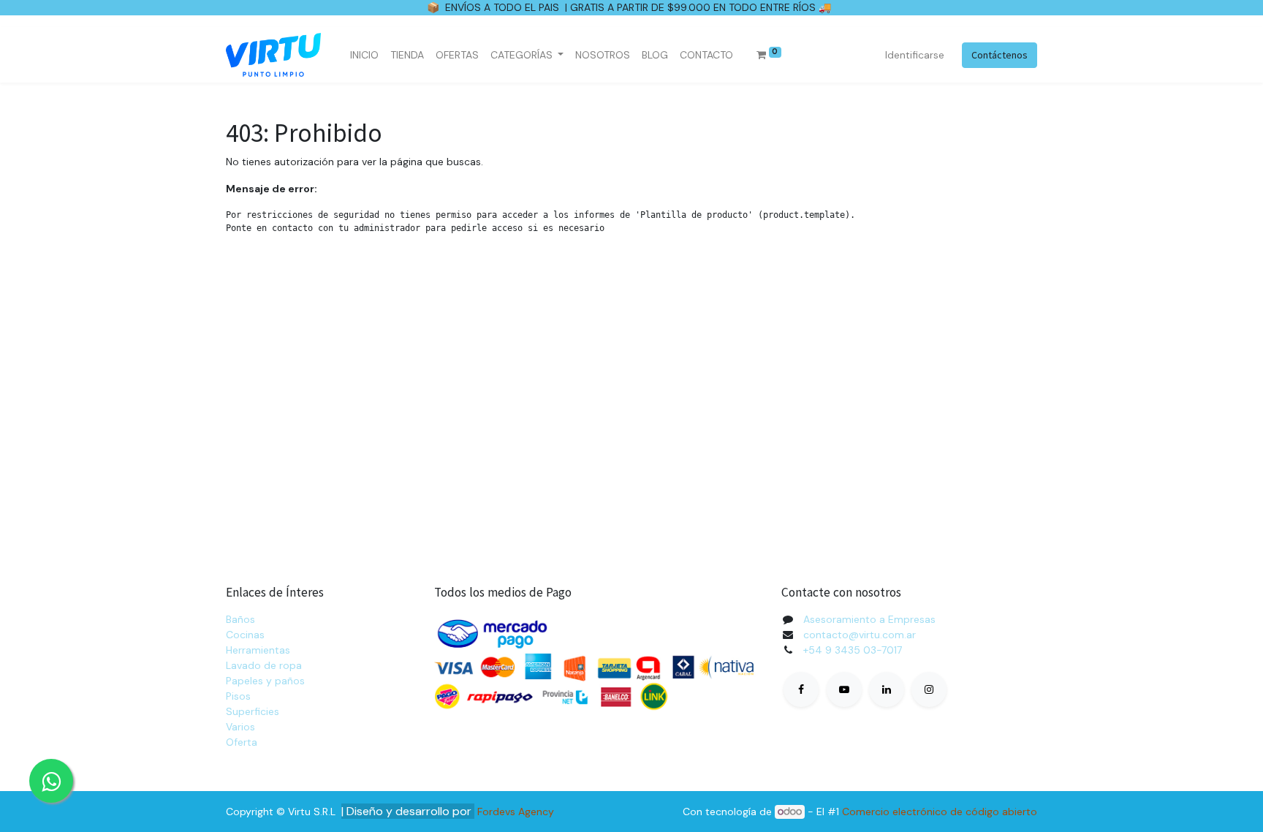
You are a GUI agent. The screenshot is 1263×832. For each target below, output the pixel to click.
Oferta (241, 742)
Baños (240, 619)
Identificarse (914, 54)
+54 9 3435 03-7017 (852, 650)
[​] (801, 689)
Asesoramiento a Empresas (869, 619)
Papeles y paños (265, 680)
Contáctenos (999, 54)
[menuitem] (364, 55)
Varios (240, 726)
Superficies (252, 711)
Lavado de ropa (264, 665)
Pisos (238, 696)
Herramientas (258, 650)
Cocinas (245, 634)
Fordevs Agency (515, 811)
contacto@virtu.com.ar (859, 634)
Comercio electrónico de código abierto (939, 811)
